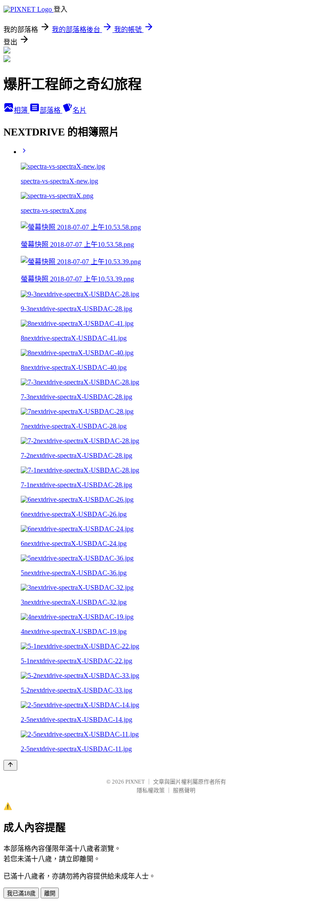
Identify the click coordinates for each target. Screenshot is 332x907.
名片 (79, 110)
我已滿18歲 (21, 893)
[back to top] (10, 765)
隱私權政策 (151, 790)
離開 (49, 893)
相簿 (21, 110)
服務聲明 (184, 790)
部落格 (51, 110)
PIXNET (135, 781)
